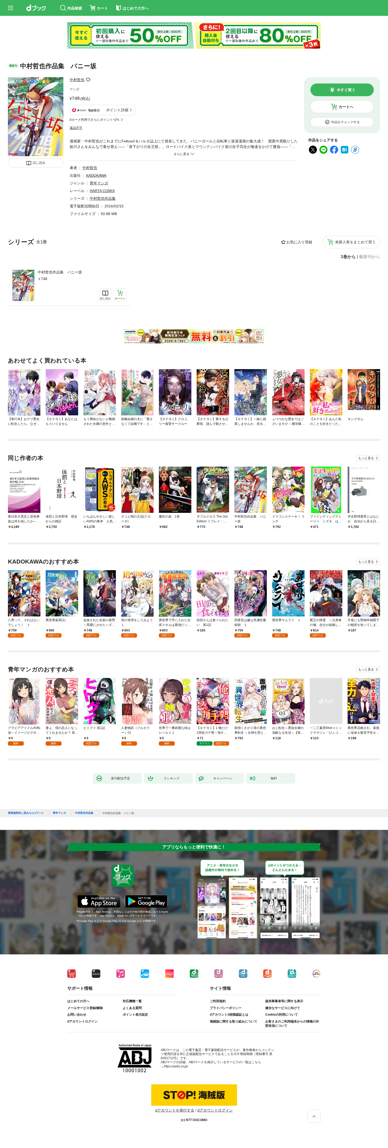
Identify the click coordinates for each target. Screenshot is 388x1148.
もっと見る (366, 458)
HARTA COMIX (102, 191)
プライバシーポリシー (226, 1008)
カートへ (346, 107)
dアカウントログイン (82, 1021)
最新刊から (369, 257)
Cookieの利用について (281, 1014)
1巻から (348, 257)
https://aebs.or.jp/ (176, 1066)
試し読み (39, 163)
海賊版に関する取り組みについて (233, 1021)
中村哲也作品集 (103, 198)
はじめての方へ (78, 1001)
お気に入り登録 (299, 242)
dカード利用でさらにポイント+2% (94, 120)
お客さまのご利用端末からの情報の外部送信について (292, 1024)
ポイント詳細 (117, 110)
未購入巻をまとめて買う (355, 242)
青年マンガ (99, 183)
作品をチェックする (345, 122)
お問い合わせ (76, 1014)
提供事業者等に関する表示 (284, 1001)
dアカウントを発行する (174, 1110)
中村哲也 (77, 80)
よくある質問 (132, 1008)
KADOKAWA (96, 175)
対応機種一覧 (132, 1001)
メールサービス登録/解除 (85, 1008)
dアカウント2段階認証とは (229, 1014)
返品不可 (76, 128)
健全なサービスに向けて (282, 1008)
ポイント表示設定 (135, 1014)
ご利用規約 (218, 1001)
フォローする (88, 79)
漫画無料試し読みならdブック (26, 813)
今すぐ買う (346, 90)
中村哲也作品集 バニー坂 (60, 272)
